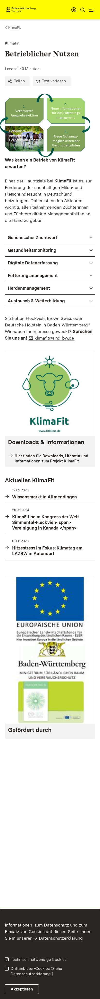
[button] (17, 81)
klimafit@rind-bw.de (54, 338)
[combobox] (74, 10)
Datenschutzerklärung (61, 938)
